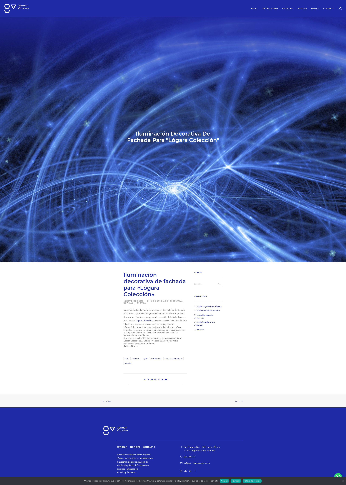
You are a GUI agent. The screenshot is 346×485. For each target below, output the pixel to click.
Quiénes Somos (270, 8)
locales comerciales (173, 359)
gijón (145, 359)
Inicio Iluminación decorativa (166, 301)
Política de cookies (252, 481)
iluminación (156, 359)
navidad (128, 363)
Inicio (254, 8)
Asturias (135, 359)
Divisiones (287, 8)
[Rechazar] (342, 481)
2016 (126, 359)
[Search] (340, 8)
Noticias (302, 8)
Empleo (315, 8)
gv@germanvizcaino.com (197, 463)
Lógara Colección (144, 320)
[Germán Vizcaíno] (16, 8)
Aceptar (224, 481)
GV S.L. (143, 303)
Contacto (328, 8)
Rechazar (236, 481)
